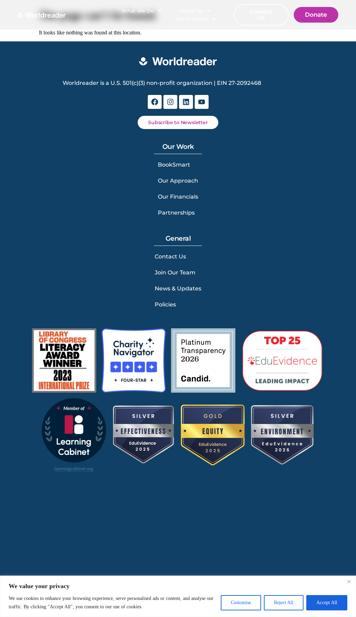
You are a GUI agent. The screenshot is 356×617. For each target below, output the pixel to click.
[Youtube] (202, 102)
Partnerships (176, 212)
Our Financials (178, 196)
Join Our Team (175, 272)
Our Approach (178, 180)
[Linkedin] (186, 102)
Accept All (326, 602)
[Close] (349, 581)
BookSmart (174, 164)
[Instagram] (170, 102)
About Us (191, 11)
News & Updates (178, 288)
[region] (178, 596)
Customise (241, 602)
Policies (165, 304)
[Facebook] (155, 102)
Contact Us (170, 256)
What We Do (138, 11)
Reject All (283, 602)
